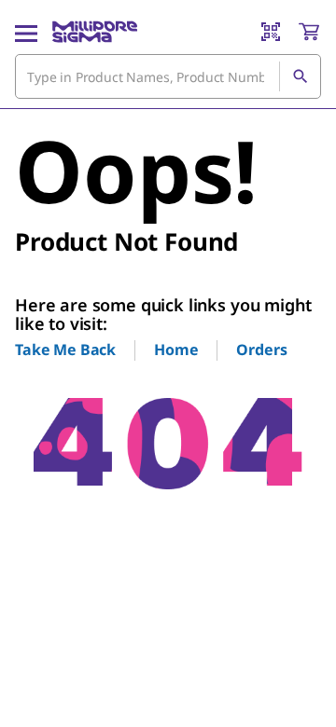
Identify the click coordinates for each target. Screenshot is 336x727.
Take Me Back (65, 349)
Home (176, 349)
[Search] (299, 76)
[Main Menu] (26, 32)
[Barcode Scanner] (270, 32)
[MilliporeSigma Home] (94, 32)
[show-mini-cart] (309, 32)
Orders (261, 349)
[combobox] (168, 76)
